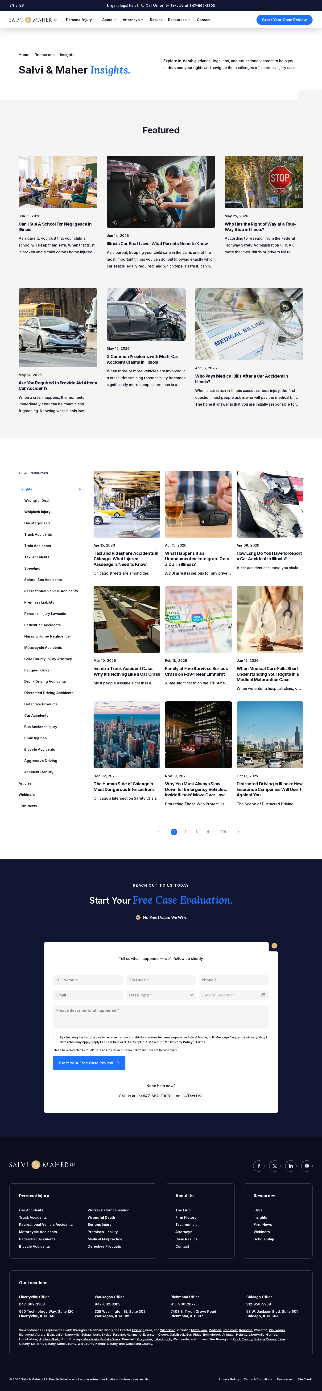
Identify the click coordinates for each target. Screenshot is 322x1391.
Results (156, 20)
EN (11, 5)
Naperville (72, 1334)
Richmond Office (185, 1297)
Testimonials (186, 1224)
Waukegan (277, 1330)
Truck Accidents (33, 1217)
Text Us (194, 1096)
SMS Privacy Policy (177, 1042)
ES (21, 5)
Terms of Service (158, 1050)
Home (24, 54)
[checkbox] (55, 1037)
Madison (215, 1330)
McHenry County (43, 1344)
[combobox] (161, 995)
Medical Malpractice (105, 1239)
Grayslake (144, 1339)
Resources (177, 20)
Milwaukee (199, 1330)
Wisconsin (167, 1330)
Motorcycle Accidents (38, 1232)
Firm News (28, 806)
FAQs (258, 1210)
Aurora (40, 1334)
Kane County (66, 1344)
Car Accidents (31, 1210)
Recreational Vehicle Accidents (46, 1224)
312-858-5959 (258, 1304)
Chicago (138, 1330)
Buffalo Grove (110, 1339)
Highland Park (49, 1339)
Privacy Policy (132, 1050)
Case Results (186, 1239)
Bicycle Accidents (34, 1246)
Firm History (186, 1217)
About (107, 20)
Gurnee (271, 1334)
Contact (204, 20)
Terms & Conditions (258, 1379)
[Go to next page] (237, 832)
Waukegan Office (109, 1297)
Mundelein (91, 1339)
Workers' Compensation (108, 1210)
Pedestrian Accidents (37, 1239)
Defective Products (104, 1246)
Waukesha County (138, 1344)
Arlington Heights (234, 1334)
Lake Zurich (162, 1339)
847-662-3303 (156, 1096)
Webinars (27, 795)
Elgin (50, 1334)
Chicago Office (259, 1297)
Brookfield (230, 1330)
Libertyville (256, 1334)
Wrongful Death (101, 1217)
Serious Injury (99, 1224)
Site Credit (305, 1379)
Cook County (242, 1339)
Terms (200, 1042)
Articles (25, 783)
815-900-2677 (183, 1304)
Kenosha (245, 1330)
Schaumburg (90, 1334)
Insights (260, 1217)
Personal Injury (79, 20)
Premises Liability (103, 1232)
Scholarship (264, 1239)
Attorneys (131, 20)
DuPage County (265, 1339)
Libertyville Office (34, 1297)
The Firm (183, 1210)
